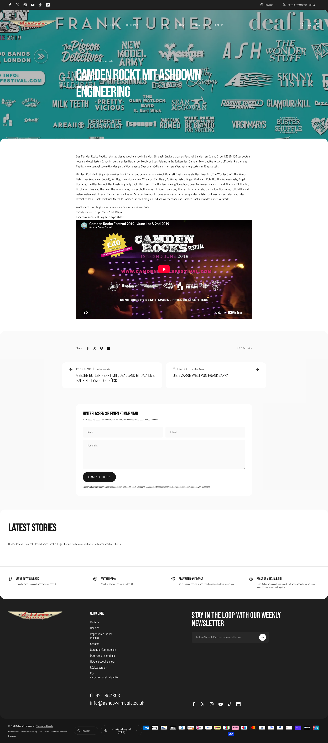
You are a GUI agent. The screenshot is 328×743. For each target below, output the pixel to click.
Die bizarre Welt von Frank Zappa (200, 375)
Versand (46, 731)
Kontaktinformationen (59, 731)
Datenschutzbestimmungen (185, 486)
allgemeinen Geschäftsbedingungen (153, 486)
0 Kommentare (246, 348)
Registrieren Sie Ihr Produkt (101, 636)
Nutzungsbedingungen (102, 661)
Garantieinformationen (103, 650)
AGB (40, 731)
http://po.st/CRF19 (116, 217)
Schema (94, 644)
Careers (94, 622)
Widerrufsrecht (13, 731)
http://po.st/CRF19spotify (110, 212)
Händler (94, 628)
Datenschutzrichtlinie (102, 656)
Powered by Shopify (44, 726)
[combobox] (269, 5)
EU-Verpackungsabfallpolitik (104, 675)
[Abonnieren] (262, 637)
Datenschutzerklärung (29, 731)
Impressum (12, 736)
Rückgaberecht (98, 667)
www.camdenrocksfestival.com (130, 207)
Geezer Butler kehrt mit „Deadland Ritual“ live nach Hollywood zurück (115, 378)
